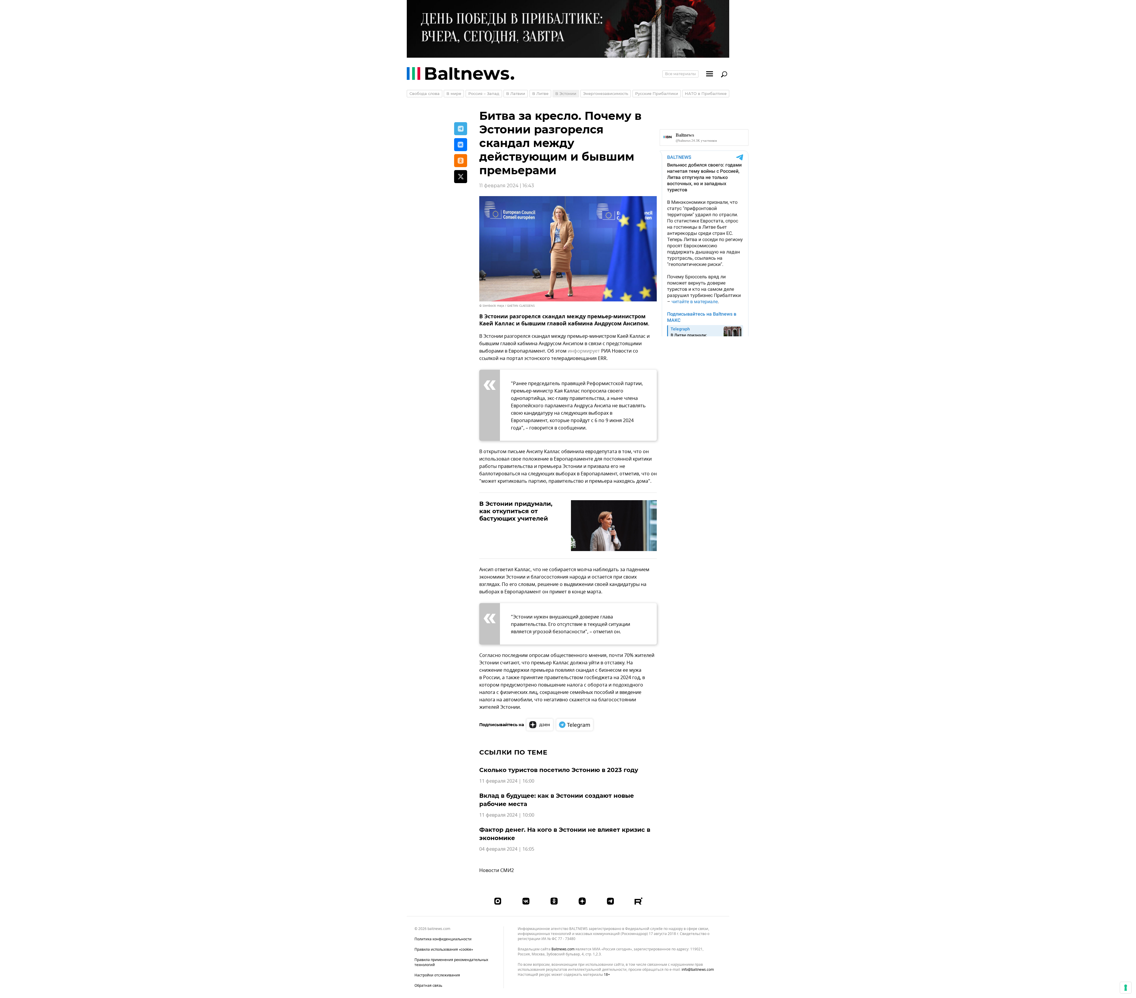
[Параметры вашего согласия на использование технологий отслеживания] (1125, 987)
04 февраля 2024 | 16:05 (506, 849)
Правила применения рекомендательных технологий (451, 962)
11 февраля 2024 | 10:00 (506, 815)
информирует (584, 351)
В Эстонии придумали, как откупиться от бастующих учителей (515, 511)
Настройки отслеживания (437, 975)
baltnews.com (563, 949)
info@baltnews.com (698, 969)
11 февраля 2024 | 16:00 (506, 781)
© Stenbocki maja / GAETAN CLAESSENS (507, 305)
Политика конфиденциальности (443, 939)
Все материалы (680, 73)
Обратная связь (428, 985)
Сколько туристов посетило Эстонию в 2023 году (558, 769)
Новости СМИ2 (496, 870)
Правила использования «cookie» (443, 949)
